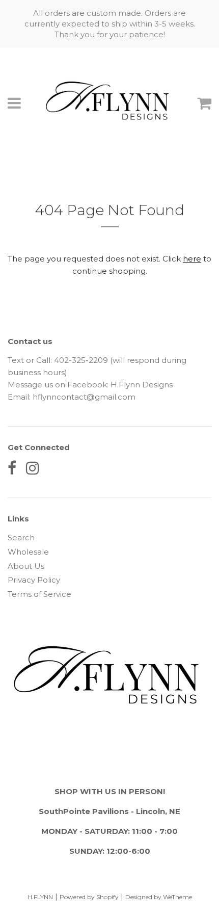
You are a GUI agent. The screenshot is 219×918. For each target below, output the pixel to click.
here (192, 259)
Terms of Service (39, 594)
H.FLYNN (40, 897)
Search (21, 537)
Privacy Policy (34, 580)
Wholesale (28, 552)
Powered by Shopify (89, 897)
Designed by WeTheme (158, 897)
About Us (26, 566)
